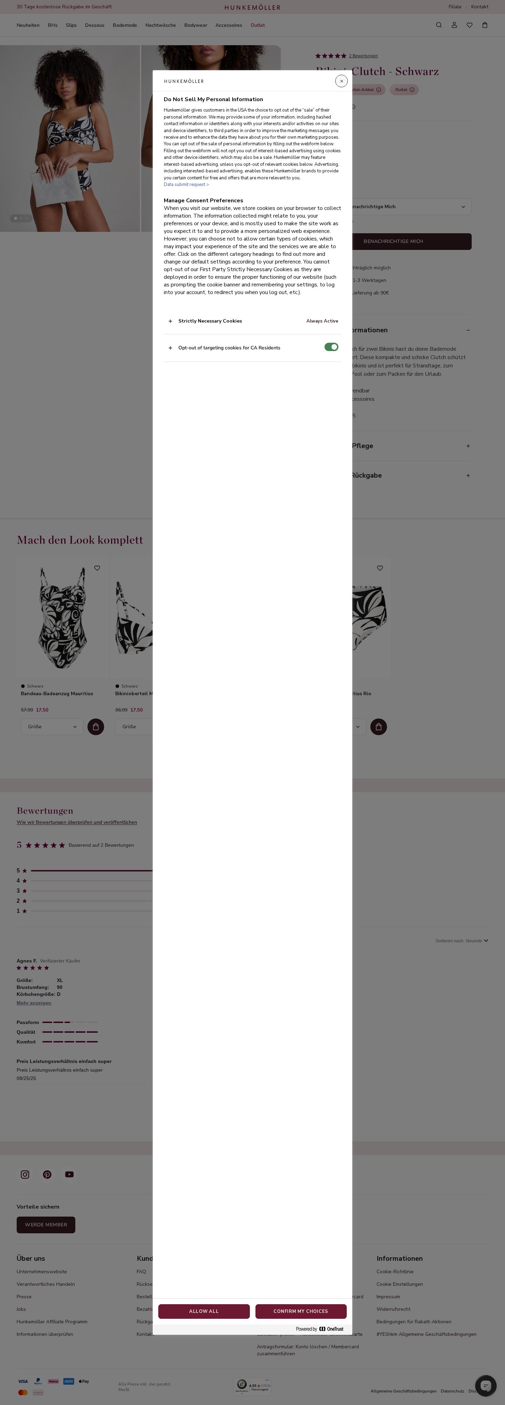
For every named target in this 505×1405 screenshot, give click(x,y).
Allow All (204, 1311)
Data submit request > (186, 184)
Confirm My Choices (300, 1311)
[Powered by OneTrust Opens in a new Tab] (322, 1329)
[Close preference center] (341, 81)
